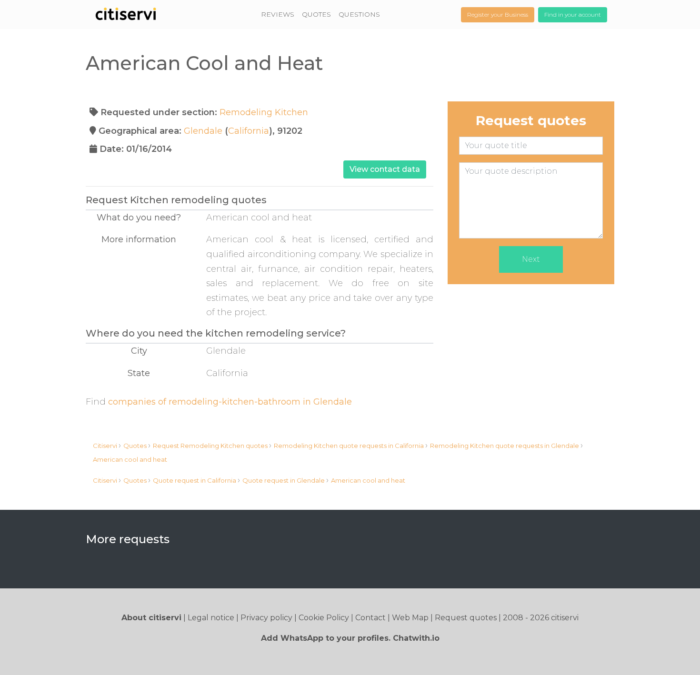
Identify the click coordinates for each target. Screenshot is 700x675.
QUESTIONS (359, 14)
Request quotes (466, 617)
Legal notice (211, 617)
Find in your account (572, 14)
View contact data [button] (385, 169)
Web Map (410, 617)
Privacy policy (266, 617)
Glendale (203, 131)
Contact (370, 617)
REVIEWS (277, 14)
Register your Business (497, 14)
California (248, 131)
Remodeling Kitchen (264, 112)
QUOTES (316, 14)
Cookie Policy (324, 617)
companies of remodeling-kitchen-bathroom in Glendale (230, 402)
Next (531, 259)
